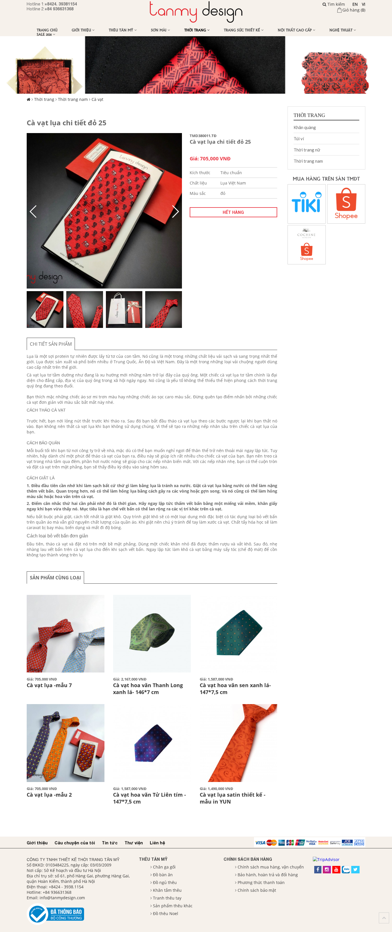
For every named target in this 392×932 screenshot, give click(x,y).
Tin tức (110, 842)
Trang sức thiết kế (242, 30)
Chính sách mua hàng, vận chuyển (271, 867)
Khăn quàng (305, 127)
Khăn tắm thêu (167, 890)
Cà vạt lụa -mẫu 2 (49, 794)
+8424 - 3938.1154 (66, 886)
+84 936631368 (58, 8)
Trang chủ (47, 30)
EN (355, 4)
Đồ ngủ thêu (165, 882)
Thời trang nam (73, 99)
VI (363, 4)
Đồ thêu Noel (165, 913)
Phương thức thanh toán (261, 882)
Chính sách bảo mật (257, 890)
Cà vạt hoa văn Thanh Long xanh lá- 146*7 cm (148, 688)
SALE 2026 (45, 34)
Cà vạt (97, 99)
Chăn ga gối (164, 867)
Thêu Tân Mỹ (121, 30)
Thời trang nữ (307, 149)
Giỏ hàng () (353, 10)
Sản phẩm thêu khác (173, 905)
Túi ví (299, 138)
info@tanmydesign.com (62, 897)
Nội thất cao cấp (295, 30)
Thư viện (134, 842)
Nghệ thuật (341, 30)
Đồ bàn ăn (163, 874)
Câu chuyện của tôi (75, 842)
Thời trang (195, 30)
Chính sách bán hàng (248, 859)
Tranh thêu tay (167, 898)
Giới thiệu (82, 30)
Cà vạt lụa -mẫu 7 (49, 685)
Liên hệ (157, 842)
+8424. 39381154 (60, 3)
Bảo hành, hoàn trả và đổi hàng (268, 874)
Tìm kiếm (335, 4)
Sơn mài (159, 30)
